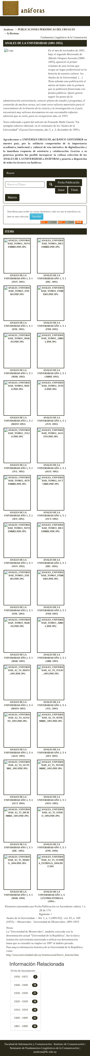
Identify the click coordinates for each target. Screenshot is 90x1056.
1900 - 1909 (21, 1017)
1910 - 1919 (21, 1009)
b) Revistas (13, 33)
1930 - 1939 (21, 993)
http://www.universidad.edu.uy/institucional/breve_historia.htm (42, 954)
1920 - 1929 (21, 1001)
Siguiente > (45, 914)
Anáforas (8, 29)
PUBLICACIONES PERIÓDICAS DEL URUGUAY (46, 29)
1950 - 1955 (21, 976)
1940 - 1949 (21, 985)
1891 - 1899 (21, 1026)
